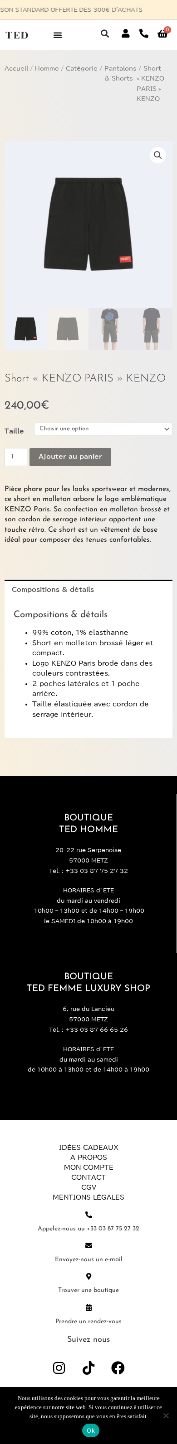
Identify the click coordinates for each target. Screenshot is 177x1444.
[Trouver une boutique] (88, 1276)
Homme (47, 68)
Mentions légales (88, 1197)
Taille (14, 431)
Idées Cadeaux (88, 1147)
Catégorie (82, 68)
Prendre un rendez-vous (88, 1321)
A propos (88, 1157)
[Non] (165, 1415)
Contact (88, 1177)
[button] (104, 33)
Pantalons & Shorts (120, 74)
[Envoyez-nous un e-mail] (88, 1245)
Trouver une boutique (88, 1290)
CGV (88, 1187)
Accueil (16, 68)
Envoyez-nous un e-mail (89, 1259)
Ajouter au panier (70, 456)
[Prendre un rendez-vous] (88, 1307)
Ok (91, 1430)
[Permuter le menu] (57, 34)
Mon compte (88, 1167)
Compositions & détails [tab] (53, 589)
